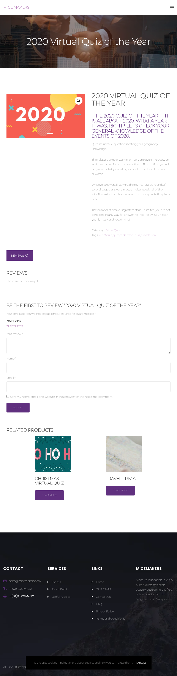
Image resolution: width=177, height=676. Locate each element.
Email (11, 377)
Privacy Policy (105, 611)
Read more (49, 495)
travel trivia (148, 235)
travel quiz (133, 235)
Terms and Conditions (110, 618)
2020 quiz (105, 235)
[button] (78, 101)
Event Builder (61, 589)
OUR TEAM (103, 589)
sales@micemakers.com (25, 581)
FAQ (99, 604)
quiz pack (119, 235)
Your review (14, 334)
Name (11, 358)
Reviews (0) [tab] (19, 255)
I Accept (141, 662)
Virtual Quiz (112, 230)
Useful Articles (61, 596)
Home (100, 582)
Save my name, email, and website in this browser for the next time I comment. (61, 396)
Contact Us (103, 596)
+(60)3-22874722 (20, 588)
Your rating (14, 321)
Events (56, 582)
